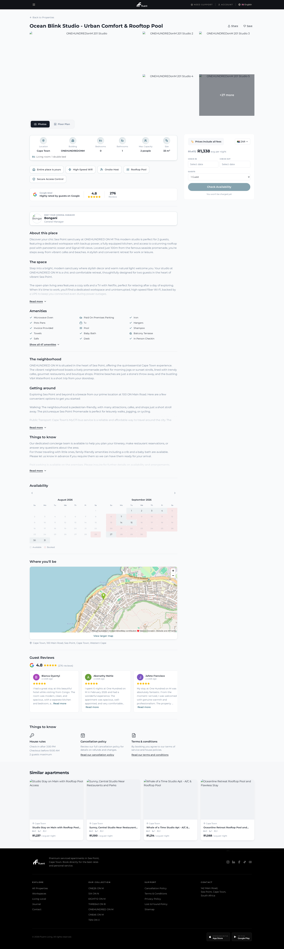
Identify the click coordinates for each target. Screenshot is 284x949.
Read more (36, 301)
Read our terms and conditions (149, 754)
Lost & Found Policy (156, 904)
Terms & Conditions (156, 893)
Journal (36, 904)
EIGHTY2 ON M (97, 898)
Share (234, 26)
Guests (191, 172)
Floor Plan (64, 124)
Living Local (39, 898)
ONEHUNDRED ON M (100, 909)
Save (249, 26)
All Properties (40, 888)
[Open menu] (34, 4)
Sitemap (149, 909)
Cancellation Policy (156, 888)
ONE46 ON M (96, 914)
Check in (192, 159)
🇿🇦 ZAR (241, 141)
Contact (36, 909)
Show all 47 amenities (43, 344)
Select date (196, 164)
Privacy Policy (153, 898)
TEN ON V (94, 919)
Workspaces (39, 893)
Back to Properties (43, 17)
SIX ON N (93, 893)
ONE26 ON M (96, 888)
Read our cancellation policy (97, 754)
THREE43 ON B (97, 904)
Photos (42, 124)
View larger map (103, 635)
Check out (225, 159)
